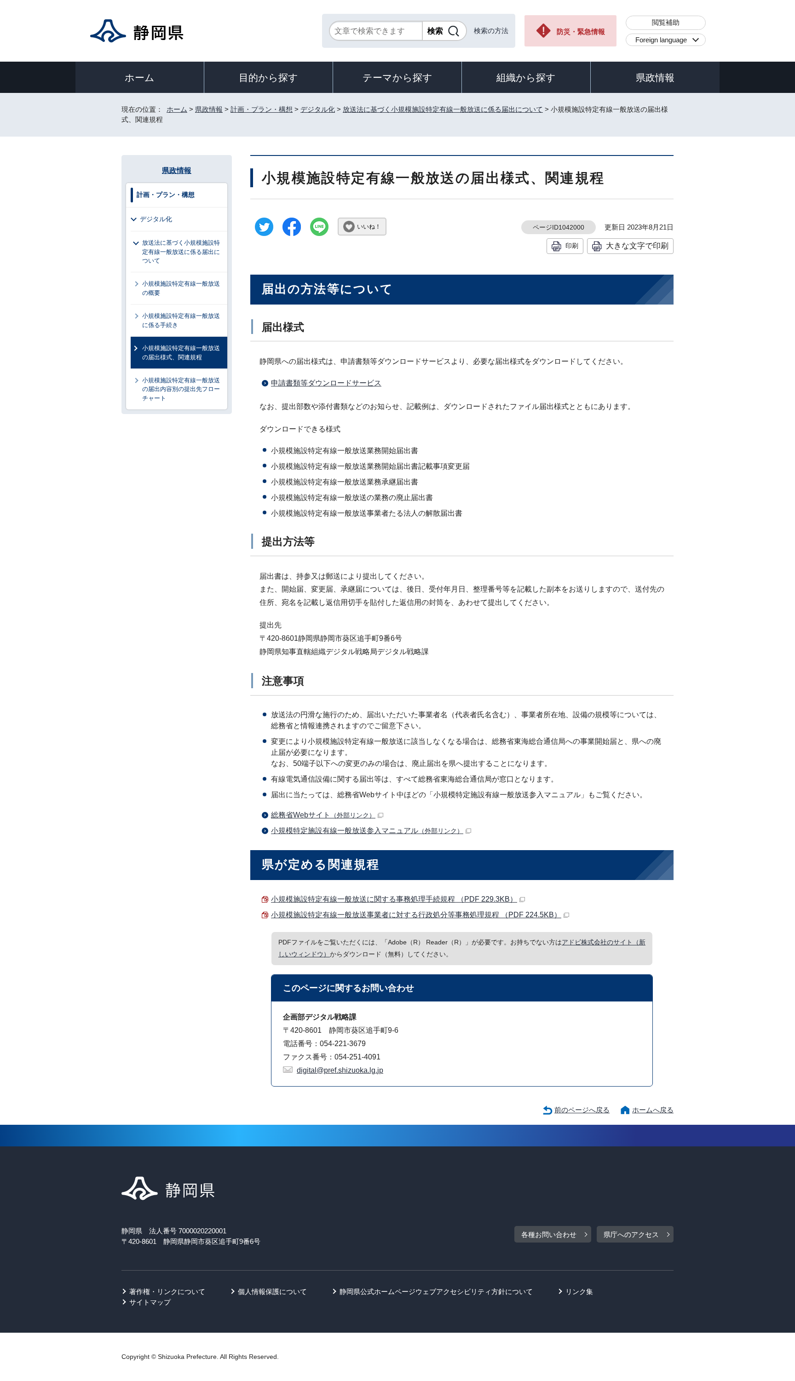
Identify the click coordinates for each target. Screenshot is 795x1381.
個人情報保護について (272, 1291)
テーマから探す (397, 77)
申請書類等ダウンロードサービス (326, 383)
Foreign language (661, 40)
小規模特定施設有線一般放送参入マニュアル (367, 830)
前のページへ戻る (582, 1110)
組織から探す (526, 77)
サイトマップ (150, 1302)
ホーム (140, 77)
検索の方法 (491, 31)
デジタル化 (317, 109)
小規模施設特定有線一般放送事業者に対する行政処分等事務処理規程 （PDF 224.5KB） (416, 915)
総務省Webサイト (323, 815)
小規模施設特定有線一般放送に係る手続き (181, 320)
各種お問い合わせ (548, 1234)
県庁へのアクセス (631, 1234)
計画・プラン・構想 (261, 109)
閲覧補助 (666, 22)
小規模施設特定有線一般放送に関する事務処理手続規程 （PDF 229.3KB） (394, 899)
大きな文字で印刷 (637, 245)
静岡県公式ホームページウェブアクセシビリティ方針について (436, 1291)
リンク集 (579, 1291)
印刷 (571, 245)
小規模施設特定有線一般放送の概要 (181, 288)
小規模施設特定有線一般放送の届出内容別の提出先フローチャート (181, 389)
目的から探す (268, 77)
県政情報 (655, 77)
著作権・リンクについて (167, 1291)
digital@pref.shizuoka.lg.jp (340, 1070)
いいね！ (369, 226)
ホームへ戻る (653, 1110)
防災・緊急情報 (581, 31)
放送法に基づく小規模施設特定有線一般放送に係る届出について (443, 109)
